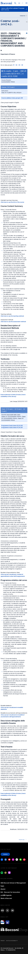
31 (13, 65)
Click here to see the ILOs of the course (12, 202)
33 (19, 65)
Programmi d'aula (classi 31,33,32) (12, 427)
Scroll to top (21, 839)
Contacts (5, 854)
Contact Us (22, 15)
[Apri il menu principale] (26, 3)
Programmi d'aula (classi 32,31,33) (12, 425)
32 (16, 65)
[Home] (6, 3)
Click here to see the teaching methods (12, 316)
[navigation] (14, 9)
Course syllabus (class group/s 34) (12, 98)
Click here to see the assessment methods (13, 321)
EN (19, 3)
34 (22, 65)
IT (22, 3)
